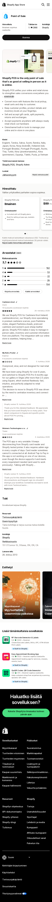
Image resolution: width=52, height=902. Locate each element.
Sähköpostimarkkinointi (38, 772)
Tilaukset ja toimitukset (8, 765)
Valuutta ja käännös (37, 788)
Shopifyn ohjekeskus (12, 806)
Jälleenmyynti (9, 175)
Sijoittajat (32, 817)
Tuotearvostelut (35, 758)
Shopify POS (8, 164)
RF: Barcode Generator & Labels (25, 637)
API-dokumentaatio (12, 811)
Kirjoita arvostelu (12, 291)
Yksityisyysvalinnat (12, 893)
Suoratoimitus (34, 748)
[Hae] (43, 4)
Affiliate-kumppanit (36, 833)
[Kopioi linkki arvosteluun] (16, 302)
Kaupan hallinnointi (11, 785)
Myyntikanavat (9, 748)
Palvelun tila (33, 843)
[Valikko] (48, 4)
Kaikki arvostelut (32, 291)
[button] (26, 643)
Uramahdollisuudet (36, 811)
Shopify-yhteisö (10, 817)
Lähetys (31, 782)
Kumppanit (32, 827)
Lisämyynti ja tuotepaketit (33, 765)
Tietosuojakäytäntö (12, 517)
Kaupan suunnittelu (12, 772)
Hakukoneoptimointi (37, 777)
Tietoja (30, 806)
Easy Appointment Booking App (25, 654)
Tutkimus (7, 827)
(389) (35, 27)
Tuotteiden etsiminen (13, 753)
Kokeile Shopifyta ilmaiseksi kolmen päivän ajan (26, 712)
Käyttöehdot (8, 872)
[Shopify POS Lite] (25, 233)
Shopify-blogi (9, 822)
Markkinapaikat (34, 753)
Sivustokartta (9, 886)
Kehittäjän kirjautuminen (14, 865)
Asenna (26, 37)
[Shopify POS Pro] (26, 233)
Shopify (45, 27)
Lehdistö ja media (36, 822)
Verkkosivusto (9, 541)
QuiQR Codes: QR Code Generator (26, 670)
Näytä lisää (6, 343)
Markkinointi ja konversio (9, 778)
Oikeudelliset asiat (36, 838)
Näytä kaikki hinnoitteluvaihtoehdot (17, 243)
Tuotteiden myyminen (13, 758)
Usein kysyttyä (9, 521)
